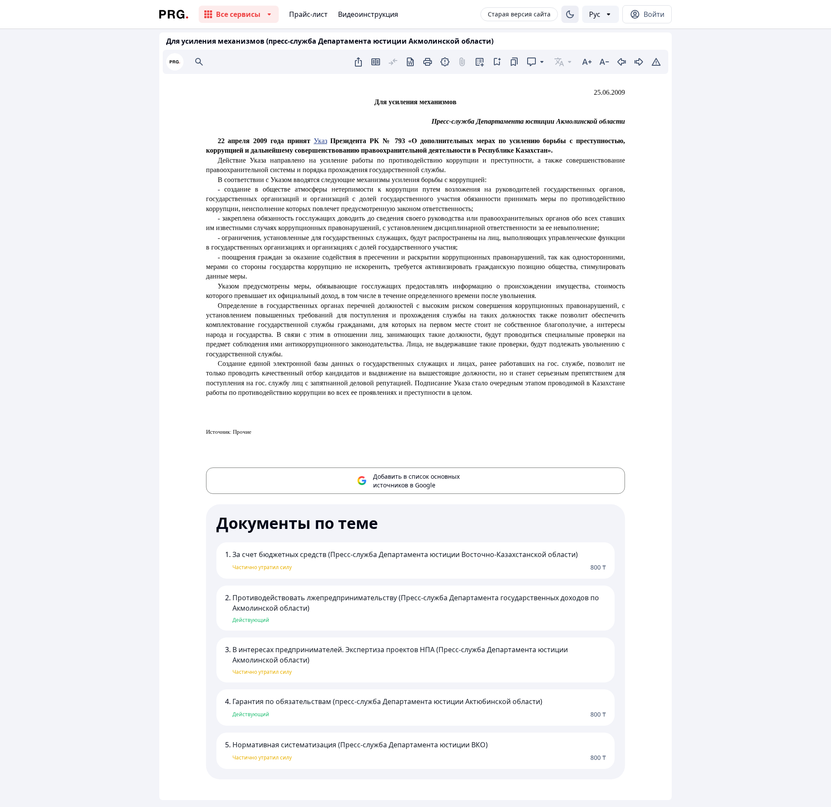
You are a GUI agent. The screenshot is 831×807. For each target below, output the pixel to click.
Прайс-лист (308, 14)
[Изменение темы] (570, 14)
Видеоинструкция (368, 14)
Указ (320, 140)
